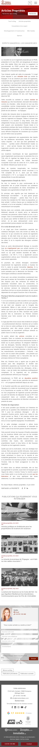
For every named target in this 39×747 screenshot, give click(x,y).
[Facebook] (22, 488)
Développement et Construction (14, 31)
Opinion (19, 35)
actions (21, 336)
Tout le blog (12, 21)
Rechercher (32, 14)
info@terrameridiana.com (20, 698)
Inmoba (27, 739)
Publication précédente (10, 673)
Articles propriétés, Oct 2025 (9, 523)
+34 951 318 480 (20, 614)
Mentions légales (15, 739)
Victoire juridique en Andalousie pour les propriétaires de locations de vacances (16, 528)
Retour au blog (7, 670)
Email (17, 612)
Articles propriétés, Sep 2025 (10, 588)
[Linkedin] (27, 488)
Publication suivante (27, 673)
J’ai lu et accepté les (15, 660)
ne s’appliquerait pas (12, 248)
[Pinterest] (24, 488)
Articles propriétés (25, 21)
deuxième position (31, 378)
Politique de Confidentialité (21, 660)
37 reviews (29, 713)
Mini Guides (31, 31)
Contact (29, 744)
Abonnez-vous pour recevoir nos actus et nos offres (14, 656)
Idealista (30, 267)
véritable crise (22, 76)
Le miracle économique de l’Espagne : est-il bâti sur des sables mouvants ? (19, 560)
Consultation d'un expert (19, 26)
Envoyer (33, 658)
